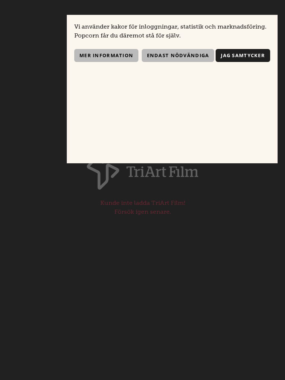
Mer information (106, 55)
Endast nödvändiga (178, 55)
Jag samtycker (243, 55)
